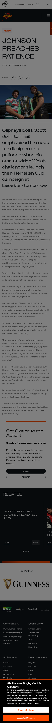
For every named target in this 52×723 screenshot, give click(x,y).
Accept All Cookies (26, 718)
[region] (26, 701)
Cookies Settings (26, 710)
